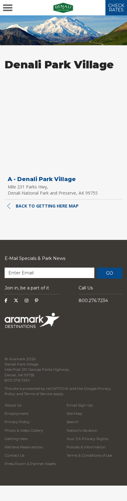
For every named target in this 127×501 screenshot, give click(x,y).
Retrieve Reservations (24, 447)
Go (109, 273)
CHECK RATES (116, 8)
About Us (13, 405)
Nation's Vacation (82, 430)
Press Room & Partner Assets (30, 463)
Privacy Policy (17, 421)
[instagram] (26, 300)
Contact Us (14, 455)
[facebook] (6, 300)
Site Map (74, 413)
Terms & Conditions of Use (89, 455)
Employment (17, 413)
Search (73, 421)
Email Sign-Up (80, 405)
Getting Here (16, 438)
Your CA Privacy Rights (87, 438)
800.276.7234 (93, 300)
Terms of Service (38, 393)
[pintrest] (36, 300)
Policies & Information (86, 447)
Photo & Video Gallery (24, 430)
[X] (16, 300)
